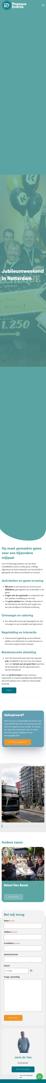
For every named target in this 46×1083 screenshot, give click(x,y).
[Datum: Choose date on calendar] (31, 970)
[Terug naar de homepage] (14, 5)
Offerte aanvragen (17, 742)
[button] (43, 5)
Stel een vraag (23, 1069)
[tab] (7, 826)
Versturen (13, 1018)
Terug (9, 690)
